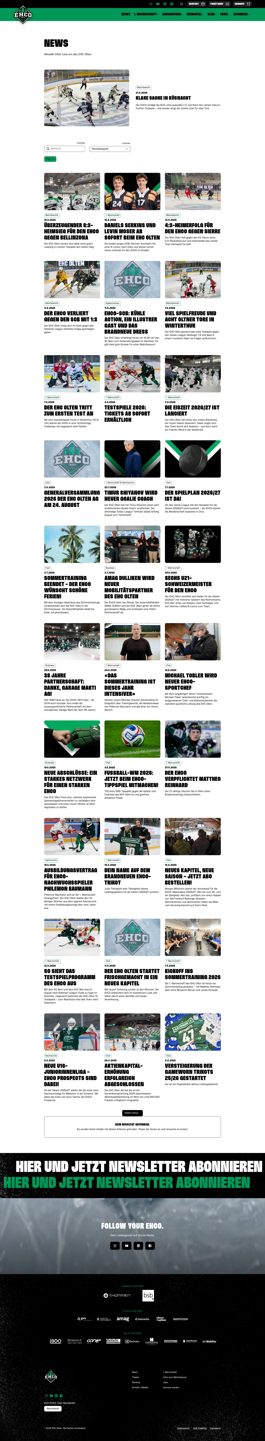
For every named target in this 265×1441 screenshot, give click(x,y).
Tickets (135, 1377)
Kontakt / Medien (140, 1388)
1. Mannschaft (170, 1372)
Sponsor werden (171, 1388)
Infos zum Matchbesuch (175, 1377)
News (134, 1372)
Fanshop (136, 1383)
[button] (146, 14)
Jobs (165, 1383)
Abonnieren (53, 1409)
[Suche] (181, 4)
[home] (23, 14)
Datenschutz (183, 1428)
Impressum (215, 1428)
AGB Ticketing (199, 1428)
